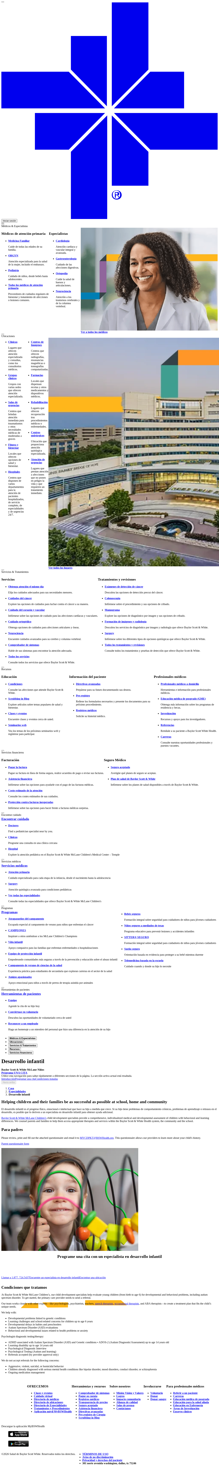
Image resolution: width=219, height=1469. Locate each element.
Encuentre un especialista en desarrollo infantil (54, 1277)
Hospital (13, 848)
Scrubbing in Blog (18, 698)
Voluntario (156, 1393)
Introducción (8, 1078)
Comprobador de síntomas (23, 644)
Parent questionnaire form (15, 1143)
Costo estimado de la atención (25, 790)
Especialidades (17, 1091)
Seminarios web (17, 725)
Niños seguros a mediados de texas (144, 925)
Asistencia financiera (20, 778)
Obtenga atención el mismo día (26, 586)
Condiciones (15, 683)
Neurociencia (63, 291)
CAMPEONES (17, 930)
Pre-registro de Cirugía (92, 1414)
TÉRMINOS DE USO (95, 1454)
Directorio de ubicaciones (48, 1402)
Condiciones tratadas (46, 1078)
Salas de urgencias (13, 404)
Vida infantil (15, 942)
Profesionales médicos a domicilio (180, 683)
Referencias (167, 725)
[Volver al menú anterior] (2, 224)
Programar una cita (25, 1078)
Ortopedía (62, 273)
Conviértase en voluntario (23, 1011)
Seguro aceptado (120, 767)
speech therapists (104, 1303)
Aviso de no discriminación (97, 1457)
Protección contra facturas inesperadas (30, 802)
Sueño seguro (132, 948)
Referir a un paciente (185, 1393)
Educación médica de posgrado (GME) (183, 698)
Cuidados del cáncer (20, 598)
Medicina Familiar (19, 240)
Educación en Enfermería (188, 1405)
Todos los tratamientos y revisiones (125, 644)
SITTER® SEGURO (136, 937)
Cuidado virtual (43, 1396)
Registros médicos (86, 710)
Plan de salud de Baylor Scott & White (133, 778)
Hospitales (14, 471)
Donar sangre (158, 1399)
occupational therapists (126, 1303)
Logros (120, 1396)
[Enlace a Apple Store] (18, 1436)
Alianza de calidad (127, 1402)
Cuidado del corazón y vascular (26, 609)
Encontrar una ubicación (92, 1277)
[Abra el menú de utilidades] (2, 1)
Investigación (168, 713)
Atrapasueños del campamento (26, 918)
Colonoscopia (112, 598)
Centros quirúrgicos (37, 434)
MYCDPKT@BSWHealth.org (97, 1137)
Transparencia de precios (93, 1402)
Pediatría (13, 270)
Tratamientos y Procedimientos (52, 1408)
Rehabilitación (39, 402)
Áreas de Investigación (186, 1408)
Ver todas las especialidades (24, 895)
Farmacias (37, 375)
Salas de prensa (125, 1405)
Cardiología (62, 240)
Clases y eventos (17, 713)
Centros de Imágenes (37, 343)
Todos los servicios (18, 656)
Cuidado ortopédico (19, 621)
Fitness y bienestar (13, 446)
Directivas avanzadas (88, 683)
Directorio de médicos (46, 1399)
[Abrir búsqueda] (2, 223)
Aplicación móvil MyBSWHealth (53, 1411)
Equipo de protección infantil (25, 953)
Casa (11, 1088)
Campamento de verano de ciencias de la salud (35, 965)
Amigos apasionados (20, 977)
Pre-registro (83, 695)
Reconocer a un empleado (23, 1023)
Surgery (109, 633)
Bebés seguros (132, 913)
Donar (154, 1396)
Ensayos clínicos (182, 1411)
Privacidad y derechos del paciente (102, 1460)
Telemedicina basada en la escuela (143, 960)
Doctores (13, 825)
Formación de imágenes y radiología (125, 621)
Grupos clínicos (12, 377)
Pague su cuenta (88, 1396)
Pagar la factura (17, 767)
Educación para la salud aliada (191, 1402)
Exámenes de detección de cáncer (124, 586)
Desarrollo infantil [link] (19, 1094)
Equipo (12, 1000)
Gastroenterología (66, 258)
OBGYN (13, 255)
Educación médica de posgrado (191, 1399)
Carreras (166, 736)
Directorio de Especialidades (50, 1405)
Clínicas (12, 341)
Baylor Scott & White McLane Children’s (23, 1118)
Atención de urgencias (38, 461)
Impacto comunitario (128, 1399)
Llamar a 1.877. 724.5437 (15, 1277)
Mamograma (112, 609)
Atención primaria (19, 872)
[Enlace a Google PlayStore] (18, 1446)
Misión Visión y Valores (130, 1393)
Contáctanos (123, 1408)
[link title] (109, 218)
